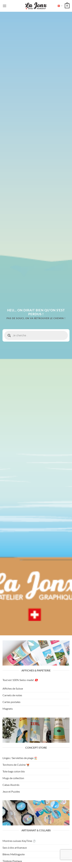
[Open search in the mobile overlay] (36, 335)
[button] (5, 6)
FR (59, 6)
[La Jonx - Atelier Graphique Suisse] (36, 6)
